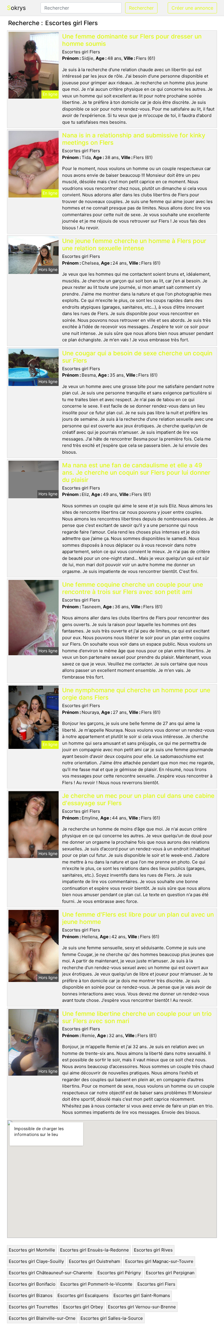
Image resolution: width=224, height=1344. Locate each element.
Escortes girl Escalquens (82, 1295)
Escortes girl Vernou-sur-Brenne (142, 1307)
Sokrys (16, 7)
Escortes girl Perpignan (170, 1272)
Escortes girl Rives (153, 1250)
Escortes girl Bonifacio (32, 1284)
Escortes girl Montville (32, 1250)
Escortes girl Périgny (119, 1272)
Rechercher (141, 8)
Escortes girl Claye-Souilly (36, 1261)
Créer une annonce (192, 8)
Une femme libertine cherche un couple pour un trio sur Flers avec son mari (137, 1017)
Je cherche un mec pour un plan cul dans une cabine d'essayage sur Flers (138, 799)
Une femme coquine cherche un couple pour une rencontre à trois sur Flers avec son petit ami (132, 588)
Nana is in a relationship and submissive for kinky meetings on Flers (133, 139)
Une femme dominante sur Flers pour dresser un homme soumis (132, 40)
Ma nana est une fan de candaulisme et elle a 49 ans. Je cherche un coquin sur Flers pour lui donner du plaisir (136, 472)
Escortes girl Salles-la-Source (111, 1318)
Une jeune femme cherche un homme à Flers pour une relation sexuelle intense (134, 244)
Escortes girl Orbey (83, 1307)
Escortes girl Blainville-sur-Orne (42, 1318)
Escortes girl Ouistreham (94, 1261)
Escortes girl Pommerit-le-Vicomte (96, 1284)
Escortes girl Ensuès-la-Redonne (94, 1250)
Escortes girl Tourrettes (33, 1307)
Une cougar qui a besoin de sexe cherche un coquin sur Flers (137, 356)
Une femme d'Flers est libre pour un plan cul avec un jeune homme (138, 918)
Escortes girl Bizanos (30, 1295)
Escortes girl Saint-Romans (141, 1295)
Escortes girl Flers (156, 1284)
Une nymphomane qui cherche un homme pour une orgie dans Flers (136, 693)
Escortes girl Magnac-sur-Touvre (159, 1261)
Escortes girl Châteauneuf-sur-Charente (50, 1272)
